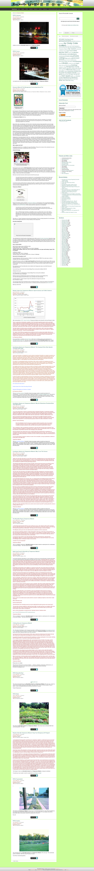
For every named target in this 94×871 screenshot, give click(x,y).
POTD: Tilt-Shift (65, 181)
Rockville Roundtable (65, 73)
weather (61, 77)
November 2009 (65, 235)
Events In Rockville (20, 90)
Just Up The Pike (65, 159)
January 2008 (64, 258)
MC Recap (68, 65)
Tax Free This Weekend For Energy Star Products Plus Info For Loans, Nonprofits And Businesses (71, 204)
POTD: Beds (16, 694)
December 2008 (65, 246)
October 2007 (64, 261)
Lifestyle (65, 63)
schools (74, 73)
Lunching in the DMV (71, 63)
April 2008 (64, 255)
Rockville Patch (65, 168)
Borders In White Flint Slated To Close (69, 212)
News (19, 9)
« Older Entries (15, 861)
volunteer (49, 91)
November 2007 (65, 260)
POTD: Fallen (64, 192)
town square (66, 76)
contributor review (62, 50)
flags (66, 58)
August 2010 (64, 226)
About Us (35, 9)
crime (75, 50)
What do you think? (74, 79)
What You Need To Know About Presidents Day (71, 206)
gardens (69, 58)
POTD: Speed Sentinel (25, 320)
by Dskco (68, 46)
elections (73, 54)
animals (71, 39)
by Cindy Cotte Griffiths (19, 91)
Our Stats (64, 172)
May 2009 (64, 241)
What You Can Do (64, 80)
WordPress (57, 868)
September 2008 (65, 249)
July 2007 (64, 264)
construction (78, 49)
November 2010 (65, 223)
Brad (64, 869)
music (60, 68)
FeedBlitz (72, 110)
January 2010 (64, 233)
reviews (76, 71)
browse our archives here (73, 25)
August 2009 (64, 238)
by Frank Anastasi (74, 46)
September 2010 (65, 225)
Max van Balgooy (65, 173)
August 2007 (64, 263)
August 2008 (64, 250)
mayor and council (62, 65)
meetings (74, 65)
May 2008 (64, 254)
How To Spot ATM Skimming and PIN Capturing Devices (24, 612)
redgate (65, 71)
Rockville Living (65, 164)
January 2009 (64, 245)
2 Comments (22, 624)
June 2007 (64, 265)
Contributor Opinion (20, 294)
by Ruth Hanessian (27, 91)
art (72, 41)
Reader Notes (26, 295)
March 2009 (64, 243)
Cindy (67, 869)
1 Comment (22, 695)
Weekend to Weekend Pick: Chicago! (69, 185)
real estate (78, 69)
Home (14, 12)
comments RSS (39, 869)
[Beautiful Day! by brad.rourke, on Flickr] (34, 681)
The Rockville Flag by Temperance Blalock (23, 518)
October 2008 (64, 248)
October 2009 (64, 236)
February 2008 (65, 257)
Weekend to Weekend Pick (64, 79)
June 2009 (64, 240)
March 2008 (64, 256)
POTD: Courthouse (65, 196)
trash (74, 76)
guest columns (67, 59)
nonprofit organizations (67, 68)
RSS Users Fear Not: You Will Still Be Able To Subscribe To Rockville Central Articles (71, 190)
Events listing (69, 56)
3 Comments (22, 780)
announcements (65, 41)
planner (79, 68)
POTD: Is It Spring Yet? (66, 209)
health (71, 60)
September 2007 (65, 262)
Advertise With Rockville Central (54, 9)
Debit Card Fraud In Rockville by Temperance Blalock (26, 551)
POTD (27, 9)
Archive (40, 9)
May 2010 (64, 229)
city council (72, 49)
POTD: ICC (64, 200)
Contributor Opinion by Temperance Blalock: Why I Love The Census (30, 451)
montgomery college (62, 66)
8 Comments (22, 349)
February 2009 (65, 244)
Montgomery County (43, 91)
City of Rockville (65, 163)
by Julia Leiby (69, 47)
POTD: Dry (64, 183)
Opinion (22, 9)
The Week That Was (73, 74)
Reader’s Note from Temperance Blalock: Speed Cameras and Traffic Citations (32, 290)
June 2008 (64, 253)
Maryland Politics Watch (66, 162)
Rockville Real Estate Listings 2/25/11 (69, 184)
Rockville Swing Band (44, 238)
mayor (77, 63)
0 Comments (21, 16)
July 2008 (64, 251)
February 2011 (65, 220)
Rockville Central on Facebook (63, 121)
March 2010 (64, 231)
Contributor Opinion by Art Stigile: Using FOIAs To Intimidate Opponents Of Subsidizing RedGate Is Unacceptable (71, 194)
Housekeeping (77, 61)
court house (69, 50)
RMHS (79, 71)
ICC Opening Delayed (66, 199)
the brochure (49, 282)
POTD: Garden (16, 820)
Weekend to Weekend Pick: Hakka (69, 208)
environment (62, 56)
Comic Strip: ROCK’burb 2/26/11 (68, 182)
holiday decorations (68, 61)
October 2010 (64, 224)
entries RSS (33, 869)
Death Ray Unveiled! (66, 197)
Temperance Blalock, (32, 202)
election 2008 (71, 52)
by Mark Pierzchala (76, 47)
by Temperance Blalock (19, 19)
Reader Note (27, 339)
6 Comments (22, 292)
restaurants (70, 71)
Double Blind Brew (22, 204)
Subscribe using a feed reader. (65, 116)
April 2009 (64, 242)
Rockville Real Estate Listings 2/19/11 (69, 202)
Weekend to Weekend (70, 77)
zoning (72, 80)
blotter (74, 41)
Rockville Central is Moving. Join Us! (69, 191)
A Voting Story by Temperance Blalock (22, 623)
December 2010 (65, 222)
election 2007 (63, 52)
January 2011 (64, 221)
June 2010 (64, 228)
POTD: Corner (16, 51)
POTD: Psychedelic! (18, 779)
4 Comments (22, 520)
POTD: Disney (64, 188)
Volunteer (31, 9)
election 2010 (66, 54)
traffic (71, 76)
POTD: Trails (64, 207)
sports (60, 74)
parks (76, 68)
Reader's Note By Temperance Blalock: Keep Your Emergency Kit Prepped (31, 732)
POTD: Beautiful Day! (18, 673)
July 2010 (64, 227)
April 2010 (64, 230)
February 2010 (65, 232)
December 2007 (65, 259)
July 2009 (64, 239)
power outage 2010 (62, 69)
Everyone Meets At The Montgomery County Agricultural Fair (28, 87)
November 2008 (65, 247)
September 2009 (65, 237)
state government (65, 74)
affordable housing (64, 39)
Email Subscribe (64, 9)
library (60, 63)
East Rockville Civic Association (68, 165)
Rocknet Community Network (67, 170)
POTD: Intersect (17, 15)
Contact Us (45, 9)
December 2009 (65, 234)
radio (67, 69)
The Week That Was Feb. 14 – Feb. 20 (69, 201)
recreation (61, 71)
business (77, 41)
